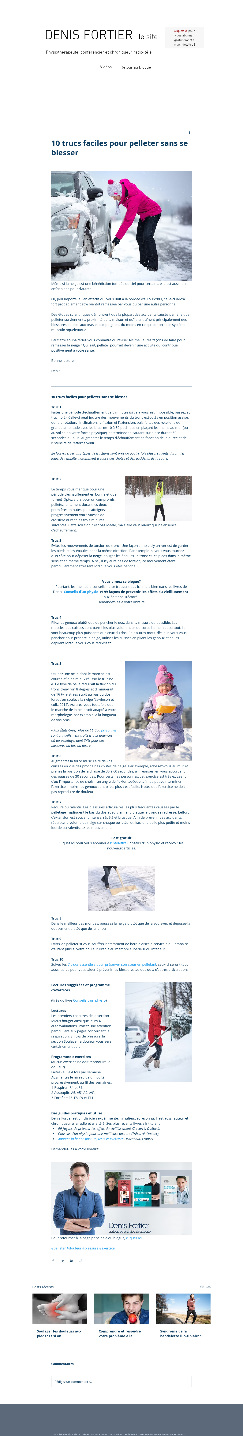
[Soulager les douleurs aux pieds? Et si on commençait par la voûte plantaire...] (59, 1309)
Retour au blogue (136, 67)
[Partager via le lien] (81, 1261)
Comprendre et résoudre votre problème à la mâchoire (120, 1333)
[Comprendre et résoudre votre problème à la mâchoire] (121, 1309)
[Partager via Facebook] (53, 1261)
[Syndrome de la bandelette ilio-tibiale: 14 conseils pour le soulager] (183, 1309)
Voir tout (205, 1286)
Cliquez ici (181, 31)
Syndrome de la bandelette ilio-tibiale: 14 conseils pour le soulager (182, 1333)
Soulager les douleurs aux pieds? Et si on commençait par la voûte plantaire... (59, 1333)
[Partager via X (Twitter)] (62, 1261)
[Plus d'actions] (189, 132)
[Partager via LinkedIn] (71, 1261)
